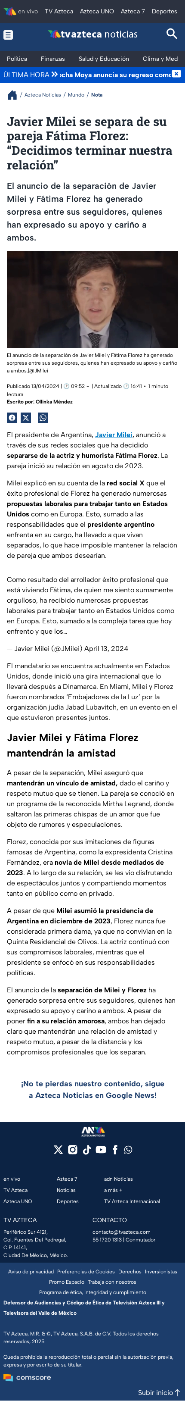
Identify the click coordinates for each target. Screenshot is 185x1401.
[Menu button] (12, 34)
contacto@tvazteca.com (121, 1232)
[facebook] (115, 1152)
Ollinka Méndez (54, 402)
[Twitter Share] (26, 418)
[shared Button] (43, 418)
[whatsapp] (128, 1152)
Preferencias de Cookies (86, 1272)
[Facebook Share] (12, 418)
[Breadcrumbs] (16, 95)
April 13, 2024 (106, 648)
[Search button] (172, 34)
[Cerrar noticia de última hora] (176, 75)
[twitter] (58, 1152)
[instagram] (72, 1152)
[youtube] (101, 1152)
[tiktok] (86, 1152)
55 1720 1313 (107, 1240)
